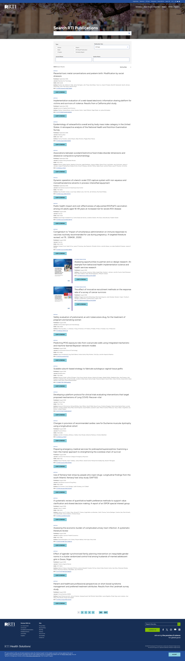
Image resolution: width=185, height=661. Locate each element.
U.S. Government (25, 625)
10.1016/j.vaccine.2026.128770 (64, 219)
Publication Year (98, 44)
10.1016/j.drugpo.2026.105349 (64, 488)
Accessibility (42, 635)
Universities (23, 633)
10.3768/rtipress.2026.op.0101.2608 (86, 275)
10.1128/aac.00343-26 (62, 330)
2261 (101, 612)
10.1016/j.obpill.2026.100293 (63, 140)
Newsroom (142, 1)
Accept (176, 654)
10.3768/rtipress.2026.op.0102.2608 (86, 300)
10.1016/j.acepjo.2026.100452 (64, 462)
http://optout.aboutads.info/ (33, 656)
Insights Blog (135, 1)
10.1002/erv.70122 (61, 168)
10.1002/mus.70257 (61, 437)
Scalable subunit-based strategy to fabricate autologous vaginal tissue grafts (88, 368)
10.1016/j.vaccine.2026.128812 (64, 249)
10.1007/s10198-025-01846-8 (64, 541)
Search (167, 1)
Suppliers (23, 635)
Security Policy (42, 627)
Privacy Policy (42, 625)
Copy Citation (60, 92)
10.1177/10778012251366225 (63, 571)
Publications (153, 1)
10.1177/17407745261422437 (64, 411)
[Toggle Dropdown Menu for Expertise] (160, 6)
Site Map (41, 629)
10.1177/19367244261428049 (64, 112)
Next (105, 612)
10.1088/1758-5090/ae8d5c (63, 382)
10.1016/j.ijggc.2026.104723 (63, 194)
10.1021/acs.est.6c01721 (62, 356)
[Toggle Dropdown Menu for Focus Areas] (152, 6)
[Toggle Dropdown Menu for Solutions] (142, 6)
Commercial (23, 627)
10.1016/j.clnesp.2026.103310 (63, 599)
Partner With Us (161, 1)
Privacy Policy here (66, 654)
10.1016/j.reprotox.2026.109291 (64, 88)
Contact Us (41, 637)
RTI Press (148, 1)
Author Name (96, 56)
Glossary (41, 631)
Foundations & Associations (27, 629)
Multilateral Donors (25, 631)
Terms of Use (42, 633)
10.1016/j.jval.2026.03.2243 (63, 515)
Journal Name (59, 56)
